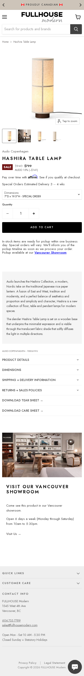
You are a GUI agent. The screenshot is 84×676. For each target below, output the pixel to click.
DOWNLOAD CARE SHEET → (22, 410)
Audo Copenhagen (15, 151)
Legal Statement (54, 663)
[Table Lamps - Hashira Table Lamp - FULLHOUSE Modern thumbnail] (9, 136)
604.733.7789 (11, 620)
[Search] (76, 29)
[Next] (80, 4)
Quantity (7, 204)
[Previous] (3, 4)
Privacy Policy (27, 663)
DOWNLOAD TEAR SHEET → (22, 400)
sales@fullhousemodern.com (19, 625)
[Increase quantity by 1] (34, 213)
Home (5, 41)
